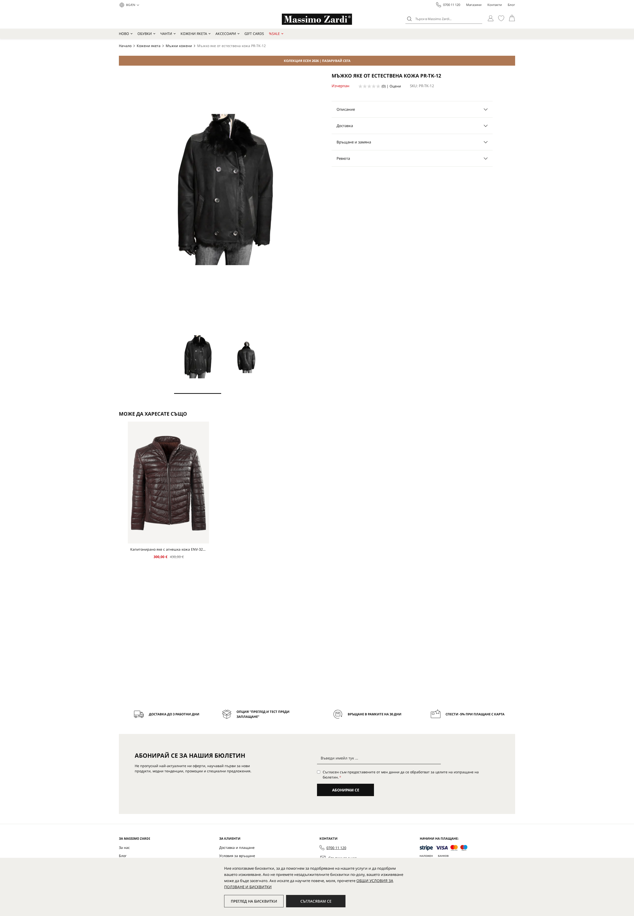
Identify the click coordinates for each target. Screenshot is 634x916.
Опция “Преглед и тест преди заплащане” (263, 714)
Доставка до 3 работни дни (174, 714)
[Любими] (501, 18)
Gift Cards (254, 33)
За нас (124, 847)
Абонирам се (345, 789)
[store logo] (317, 19)
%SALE (274, 33)
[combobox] (443, 19)
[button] (132, 5)
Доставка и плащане (237, 847)
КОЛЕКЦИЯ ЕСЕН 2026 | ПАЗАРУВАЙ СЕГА (317, 60)
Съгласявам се (315, 901)
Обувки (144, 33)
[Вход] (490, 18)
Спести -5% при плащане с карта (475, 714)
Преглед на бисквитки (254, 901)
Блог (511, 4)
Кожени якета (194, 33)
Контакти (494, 4)
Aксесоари (225, 33)
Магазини (473, 4)
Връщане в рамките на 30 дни (374, 714)
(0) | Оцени (391, 86)
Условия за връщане (237, 855)
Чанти (166, 33)
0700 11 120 (451, 4)
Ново (124, 33)
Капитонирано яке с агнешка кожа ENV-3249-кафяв (168, 549)
